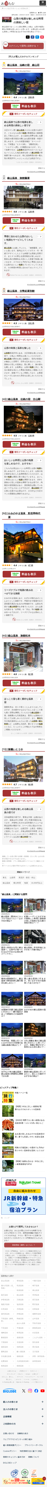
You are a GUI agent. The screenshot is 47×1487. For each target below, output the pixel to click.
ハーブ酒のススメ (37, 1382)
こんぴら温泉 (37, 1337)
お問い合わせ (8, 1433)
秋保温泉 (20, 1290)
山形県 (12, 877)
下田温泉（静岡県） (7, 1320)
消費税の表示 (22, 1433)
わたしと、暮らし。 (8, 1377)
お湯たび (35, 1374)
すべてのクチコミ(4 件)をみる (36, 392)
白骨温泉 (4, 1309)
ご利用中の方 (9, 1423)
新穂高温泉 (36, 1328)
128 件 (31, 212)
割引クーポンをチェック (25, 114)
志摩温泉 (4, 1361)
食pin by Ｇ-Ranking (22, 1382)
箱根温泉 (20, 1356)
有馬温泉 (20, 1333)
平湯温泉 (20, 1328)
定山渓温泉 (5, 1281)
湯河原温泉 (5, 1314)
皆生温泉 (35, 1342)
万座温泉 (20, 1300)
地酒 (26, 883)
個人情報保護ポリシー (12, 1445)
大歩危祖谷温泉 (23, 1361)
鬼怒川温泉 (5, 1304)
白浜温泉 (35, 1333)
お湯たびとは (11, 1371)
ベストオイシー (30, 1377)
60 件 (30, 784)
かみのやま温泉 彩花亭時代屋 (24, 515)
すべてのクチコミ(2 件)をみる (36, 507)
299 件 (31, 97)
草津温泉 (35, 1295)
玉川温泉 (35, 1352)
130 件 (31, 436)
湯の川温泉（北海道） (7, 1287)
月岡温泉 (20, 1309)
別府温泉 (20, 1347)
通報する (41, 168)
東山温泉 (35, 1290)
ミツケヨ (26, 1379)
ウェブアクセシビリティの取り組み (17, 1439)
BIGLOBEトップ (9, 1462)
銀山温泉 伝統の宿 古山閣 (24, 399)
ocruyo (28, 1374)
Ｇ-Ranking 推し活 (8, 1382)
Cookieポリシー (10, 1451)
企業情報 (7, 1416)
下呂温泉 (4, 1328)
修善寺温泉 (36, 1314)
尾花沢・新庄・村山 (27, 877)
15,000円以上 (36, 883)
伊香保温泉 (5, 1300)
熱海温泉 (4, 1366)
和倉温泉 (20, 1319)
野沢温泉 (35, 1304)
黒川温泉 (35, 1347)
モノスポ (40, 1377)
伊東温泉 (20, 1314)
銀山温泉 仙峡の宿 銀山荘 (23, 65)
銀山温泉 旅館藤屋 (18, 178)
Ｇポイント (33, 1371)
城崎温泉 (4, 1333)
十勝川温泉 (36, 1281)
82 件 (30, 674)
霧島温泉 (4, 1352)
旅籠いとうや (15, 749)
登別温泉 (20, 1281)
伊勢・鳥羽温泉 (38, 1356)
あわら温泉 (21, 1323)
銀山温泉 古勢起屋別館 (21, 291)
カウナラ (18, 1379)
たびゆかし (35, 1379)
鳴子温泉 (35, 1286)
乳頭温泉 (20, 1286)
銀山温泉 (6, 883)
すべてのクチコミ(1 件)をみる (36, 629)
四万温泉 (35, 1300)
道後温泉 (20, 1337)
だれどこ (20, 1374)
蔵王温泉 (4, 1295)
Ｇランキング (11, 1374)
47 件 (30, 565)
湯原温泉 (4, 1347)
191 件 (31, 323)
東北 (4, 877)
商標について (33, 1457)
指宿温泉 (20, 1366)
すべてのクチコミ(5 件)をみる (36, 284)
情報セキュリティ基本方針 (14, 1457)
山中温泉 (35, 1319)
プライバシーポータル (34, 1445)
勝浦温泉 (4, 1337)
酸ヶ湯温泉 (21, 1352)
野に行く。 (9, 1379)
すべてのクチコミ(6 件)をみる (36, 171)
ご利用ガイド (23, 1371)
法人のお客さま (10, 1409)
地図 (23, 100)
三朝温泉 (4, 1342)
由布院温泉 (36, 1361)
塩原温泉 (20, 1304)
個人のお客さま (10, 1401)
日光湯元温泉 (6, 1356)
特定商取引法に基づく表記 (31, 1451)
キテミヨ (20, 1377)
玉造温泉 (20, 1342)
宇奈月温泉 (36, 1323)
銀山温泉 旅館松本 (19, 635)
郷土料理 (17, 883)
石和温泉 (35, 1309)
